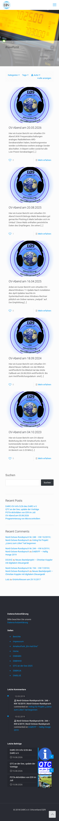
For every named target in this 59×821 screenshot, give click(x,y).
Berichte (44, 57)
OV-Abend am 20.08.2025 (25, 207)
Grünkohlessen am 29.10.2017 (26, 579)
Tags (24, 75)
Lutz (7, 579)
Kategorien (13, 75)
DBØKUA (17, 670)
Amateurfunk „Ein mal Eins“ (25, 646)
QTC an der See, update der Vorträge (22, 509)
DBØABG (17, 656)
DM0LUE (17, 675)
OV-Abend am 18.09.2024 (25, 358)
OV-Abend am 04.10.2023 (25, 432)
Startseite (49, 50)
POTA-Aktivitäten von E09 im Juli (20, 512)
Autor (36, 75)
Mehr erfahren (44, 160)
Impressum (18, 641)
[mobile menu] (54, 5)
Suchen (10, 475)
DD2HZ (8, 560)
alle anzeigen (45, 78)
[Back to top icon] (52, 814)
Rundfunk (49, 60)
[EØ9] (6, 5)
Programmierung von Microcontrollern (22, 518)
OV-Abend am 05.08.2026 (17, 515)
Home (16, 651)
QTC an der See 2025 (22, 666)
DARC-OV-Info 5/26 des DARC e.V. (21, 506)
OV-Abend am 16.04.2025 (25, 281)
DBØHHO (17, 661)
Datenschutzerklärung (17, 622)
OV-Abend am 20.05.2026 (25, 127)
